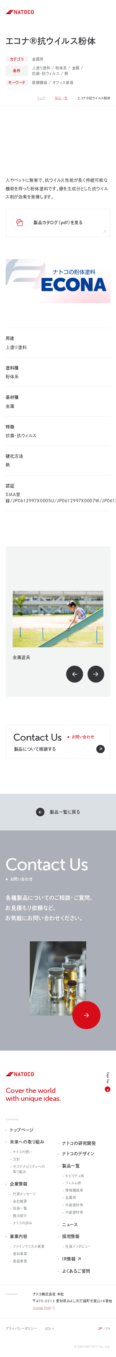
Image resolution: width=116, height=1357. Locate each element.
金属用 (70, 1197)
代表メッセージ (24, 1194)
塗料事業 (20, 1253)
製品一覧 (61, 98)
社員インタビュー (78, 1246)
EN (108, 1328)
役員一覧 (20, 1208)
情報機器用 (74, 1190)
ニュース (70, 1224)
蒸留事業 (20, 1261)
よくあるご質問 (76, 1271)
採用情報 (71, 1236)
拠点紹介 (20, 1215)
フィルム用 (73, 1183)
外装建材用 (74, 1205)
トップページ (22, 1130)
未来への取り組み (27, 1142)
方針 (16, 1159)
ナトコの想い (22, 1152)
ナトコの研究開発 (79, 1143)
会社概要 (20, 1201)
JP (100, 1328)
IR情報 (69, 1259)
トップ (41, 98)
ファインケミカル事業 (28, 1246)
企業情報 (19, 1184)
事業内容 (19, 1236)
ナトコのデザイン (78, 1154)
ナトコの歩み (22, 1223)
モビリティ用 (74, 1176)
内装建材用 (74, 1212)
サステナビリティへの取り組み (28, 1169)
